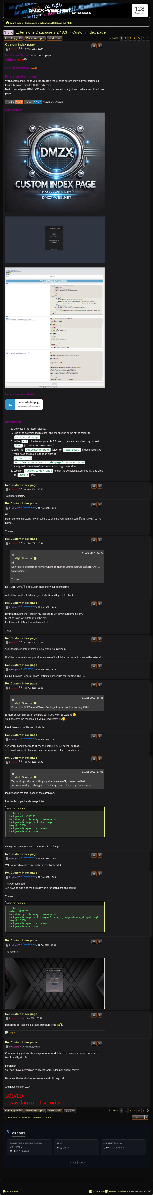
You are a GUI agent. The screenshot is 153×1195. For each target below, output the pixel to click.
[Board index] (60, 11)
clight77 (16, 508)
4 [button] (134, 38)
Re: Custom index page (21, 485)
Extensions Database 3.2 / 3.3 (41, 32)
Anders (15, 1046)
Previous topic (35, 38)
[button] (148, 38)
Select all (19, 808)
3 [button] (130, 38)
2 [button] (126, 38)
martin (34, 68)
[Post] (7, 49)
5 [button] (139, 38)
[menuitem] (115, 1191)
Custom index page (89, 32)
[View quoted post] (35, 559)
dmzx (14, 49)
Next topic (54, 38)
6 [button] (143, 38)
